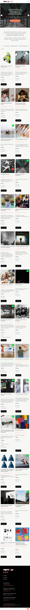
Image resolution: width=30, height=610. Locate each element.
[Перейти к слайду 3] (14, 26)
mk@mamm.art (6, 600)
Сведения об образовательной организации (9, 605)
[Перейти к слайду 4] (15, 26)
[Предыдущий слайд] (1, 15)
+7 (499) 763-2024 (6, 584)
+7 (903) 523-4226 (11, 589)
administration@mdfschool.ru (8, 585)
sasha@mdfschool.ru (7, 590)
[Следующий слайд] (28, 15)
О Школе (5, 575)
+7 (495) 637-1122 (6, 598)
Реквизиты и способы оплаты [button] (7, 606)
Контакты (5, 579)
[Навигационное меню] (28, 1)
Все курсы (5, 577)
